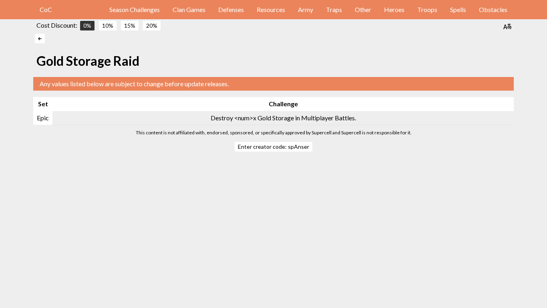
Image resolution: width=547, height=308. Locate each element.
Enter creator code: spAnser (273, 146)
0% (87, 25)
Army (305, 9)
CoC (46, 9)
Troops (427, 9)
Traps (334, 9)
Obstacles (493, 9)
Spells (458, 9)
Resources (271, 9)
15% (129, 25)
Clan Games (189, 9)
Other (363, 9)
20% (151, 25)
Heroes (394, 9)
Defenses (231, 9)
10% (107, 25)
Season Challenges (134, 9)
